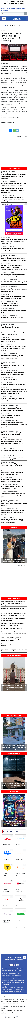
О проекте (18, 957)
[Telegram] (17, 130)
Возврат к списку (6, 164)
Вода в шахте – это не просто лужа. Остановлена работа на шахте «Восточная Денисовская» (12, 319)
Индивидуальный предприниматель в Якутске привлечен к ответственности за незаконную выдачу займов (14, 391)
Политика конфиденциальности (10, 973)
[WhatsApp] (14, 130)
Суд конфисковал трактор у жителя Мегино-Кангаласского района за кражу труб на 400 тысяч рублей (13, 357)
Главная (9, 957)
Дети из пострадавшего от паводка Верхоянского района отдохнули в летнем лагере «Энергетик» (12, 472)
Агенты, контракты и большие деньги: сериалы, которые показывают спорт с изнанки (13, 348)
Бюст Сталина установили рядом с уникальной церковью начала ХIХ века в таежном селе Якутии (14, 521)
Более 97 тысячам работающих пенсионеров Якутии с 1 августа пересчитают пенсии (11, 638)
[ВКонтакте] (10, 130)
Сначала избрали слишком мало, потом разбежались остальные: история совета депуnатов (14, 503)
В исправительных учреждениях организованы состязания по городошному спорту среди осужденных (14, 267)
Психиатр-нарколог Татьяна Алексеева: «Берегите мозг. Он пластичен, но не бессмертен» (13, 603)
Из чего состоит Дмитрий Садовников (13, 384)
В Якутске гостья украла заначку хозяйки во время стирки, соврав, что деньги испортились (14, 365)
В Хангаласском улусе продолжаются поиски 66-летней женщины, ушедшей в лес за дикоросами (14, 289)
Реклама (20, 959)
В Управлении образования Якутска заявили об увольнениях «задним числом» (12, 512)
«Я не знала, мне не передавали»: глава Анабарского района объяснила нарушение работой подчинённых (13, 408)
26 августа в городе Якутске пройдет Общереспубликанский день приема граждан (12, 400)
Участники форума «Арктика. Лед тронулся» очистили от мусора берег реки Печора (12, 199)
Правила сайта (10, 959)
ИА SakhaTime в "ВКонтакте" (14, 25)
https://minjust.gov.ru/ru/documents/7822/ (11, 1010)
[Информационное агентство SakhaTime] (16, 18)
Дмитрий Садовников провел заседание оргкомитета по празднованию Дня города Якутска (14, 241)
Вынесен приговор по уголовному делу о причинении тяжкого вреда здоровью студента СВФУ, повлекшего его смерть (14, 258)
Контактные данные (14, 961)
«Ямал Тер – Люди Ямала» (9, 379)
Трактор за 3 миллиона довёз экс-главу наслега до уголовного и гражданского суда (13, 495)
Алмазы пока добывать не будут (11, 628)
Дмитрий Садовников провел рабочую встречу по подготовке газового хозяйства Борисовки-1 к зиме (13, 250)
